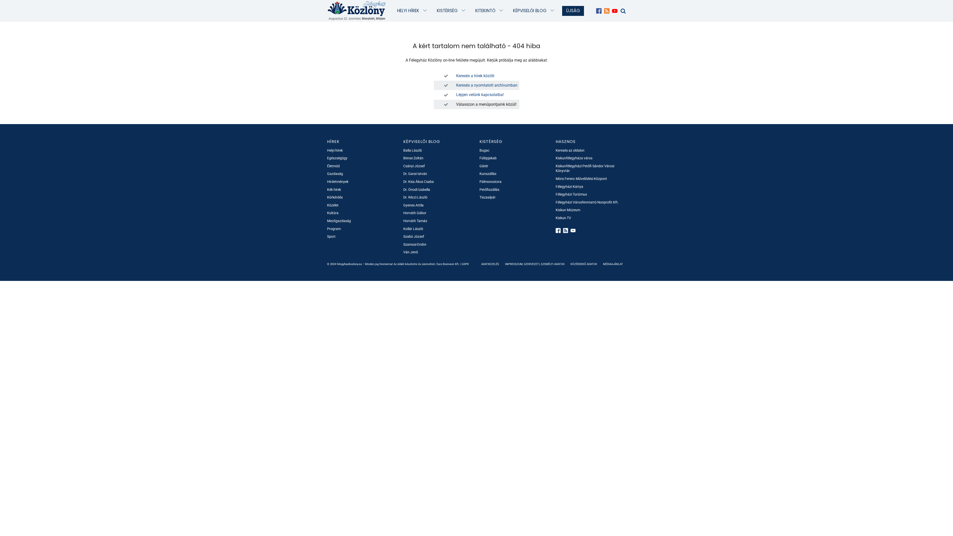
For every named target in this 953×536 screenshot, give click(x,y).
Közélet (333, 205)
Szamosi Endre (414, 244)
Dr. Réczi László (415, 197)
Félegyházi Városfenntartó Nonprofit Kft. (587, 202)
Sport (331, 236)
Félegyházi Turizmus (571, 194)
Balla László (412, 150)
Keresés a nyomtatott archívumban (486, 85)
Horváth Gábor (414, 213)
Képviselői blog (529, 11)
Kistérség (447, 11)
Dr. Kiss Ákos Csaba (418, 182)
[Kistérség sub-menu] (464, 10)
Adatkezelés (490, 264)
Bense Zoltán (413, 158)
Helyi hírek (408, 11)
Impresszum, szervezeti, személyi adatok (535, 264)
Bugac (484, 150)
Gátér (483, 166)
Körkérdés (335, 197)
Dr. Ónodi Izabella (416, 190)
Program (334, 229)
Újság (573, 11)
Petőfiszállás (489, 190)
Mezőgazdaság (339, 221)
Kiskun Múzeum (568, 210)
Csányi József (414, 166)
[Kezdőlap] (357, 8)
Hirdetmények (337, 182)
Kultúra (333, 213)
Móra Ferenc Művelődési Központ (581, 179)
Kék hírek (334, 190)
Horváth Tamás (415, 221)
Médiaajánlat (613, 264)
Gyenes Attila (413, 205)
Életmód (333, 166)
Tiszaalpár (487, 197)
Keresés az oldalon (570, 150)
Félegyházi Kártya (569, 187)
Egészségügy (337, 158)
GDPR (465, 264)
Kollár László (413, 229)
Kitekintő (485, 11)
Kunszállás (487, 174)
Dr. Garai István (415, 174)
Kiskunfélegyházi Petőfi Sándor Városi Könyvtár (585, 168)
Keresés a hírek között (475, 75)
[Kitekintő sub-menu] (502, 10)
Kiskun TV (563, 218)
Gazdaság (335, 174)
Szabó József (413, 236)
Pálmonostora (490, 182)
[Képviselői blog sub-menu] (553, 10)
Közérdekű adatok (584, 264)
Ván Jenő (410, 252)
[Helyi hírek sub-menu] (426, 10)
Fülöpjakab (488, 158)
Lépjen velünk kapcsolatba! (480, 94)
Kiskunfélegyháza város (574, 158)
